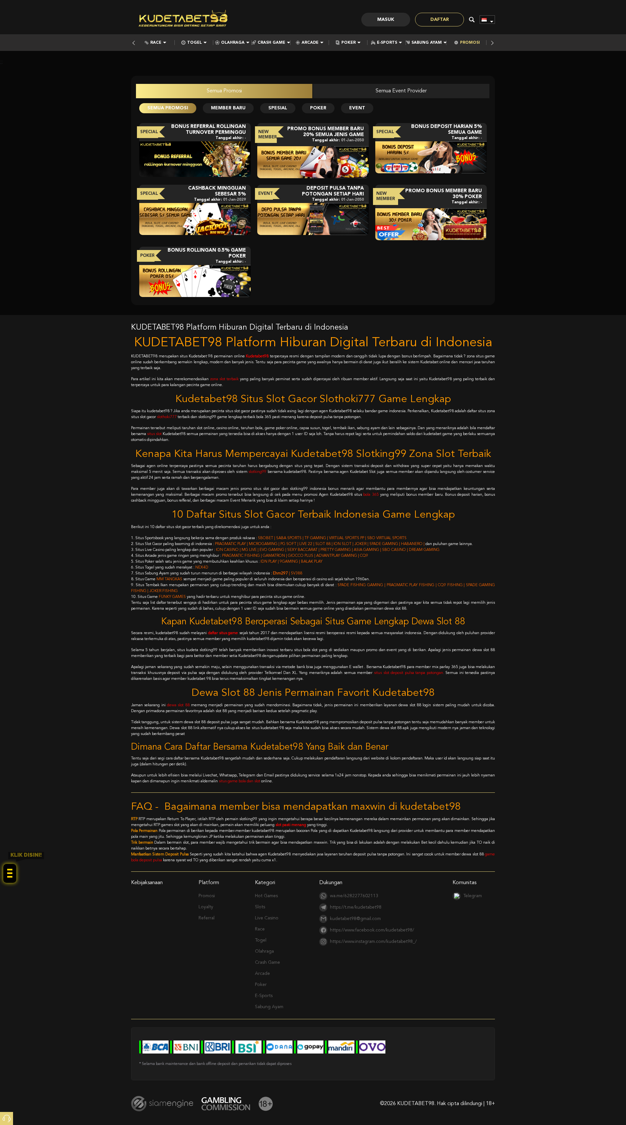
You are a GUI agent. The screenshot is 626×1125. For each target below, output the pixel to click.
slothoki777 (167, 417)
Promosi (470, 43)
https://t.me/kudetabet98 (355, 907)
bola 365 (371, 495)
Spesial (277, 108)
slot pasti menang (291, 825)
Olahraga (233, 43)
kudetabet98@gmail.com (355, 918)
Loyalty (206, 907)
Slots (260, 907)
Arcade (310, 43)
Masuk (385, 19)
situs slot (154, 434)
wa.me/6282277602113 (354, 896)
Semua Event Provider (401, 91)
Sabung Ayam (426, 43)
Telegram (472, 896)
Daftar (439, 19)
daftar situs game (223, 633)
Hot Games (266, 896)
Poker (348, 43)
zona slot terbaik (224, 379)
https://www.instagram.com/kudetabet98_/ (373, 941)
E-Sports (387, 43)
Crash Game (271, 43)
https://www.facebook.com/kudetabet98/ (372, 930)
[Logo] (183, 19)
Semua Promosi (224, 91)
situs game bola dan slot (239, 781)
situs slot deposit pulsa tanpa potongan (408, 673)
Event (357, 108)
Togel (194, 43)
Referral (207, 918)
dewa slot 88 (178, 705)
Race (155, 43)
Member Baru (228, 108)
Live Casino (266, 918)
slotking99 (257, 472)
